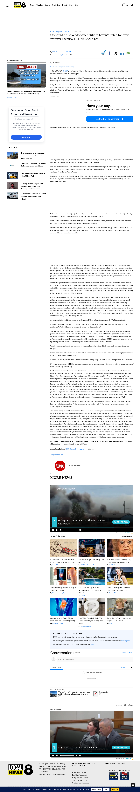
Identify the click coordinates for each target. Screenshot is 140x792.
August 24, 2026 (12, 97)
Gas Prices (56, 5)
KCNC (65, 71)
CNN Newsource (57, 52)
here (92, 644)
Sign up (130, 652)
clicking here (125, 641)
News (32, 5)
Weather (39, 5)
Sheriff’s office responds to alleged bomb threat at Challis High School (33, 196)
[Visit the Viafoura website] (128, 705)
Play (71, 5)
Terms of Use (54, 764)
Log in (124, 652)
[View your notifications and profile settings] (131, 667)
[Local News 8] (19, 5)
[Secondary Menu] (9, 5)
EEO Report (43, 764)
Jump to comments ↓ (57, 455)
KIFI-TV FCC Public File (52, 769)
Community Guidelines (53, 766)
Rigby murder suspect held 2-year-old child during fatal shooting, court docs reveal (33, 186)
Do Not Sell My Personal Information (52, 774)
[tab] (56, 668)
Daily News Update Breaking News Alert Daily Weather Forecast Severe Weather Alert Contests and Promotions (80, 777)
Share (77, 5)
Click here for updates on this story (62, 67)
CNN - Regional (70, 449)
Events (64, 5)
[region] (91, 679)
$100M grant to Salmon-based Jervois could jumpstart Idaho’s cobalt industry (33, 155)
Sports (47, 5)
